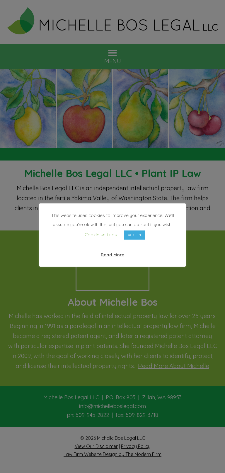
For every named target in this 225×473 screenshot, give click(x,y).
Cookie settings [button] (101, 235)
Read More (112, 255)
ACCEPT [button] (135, 235)
